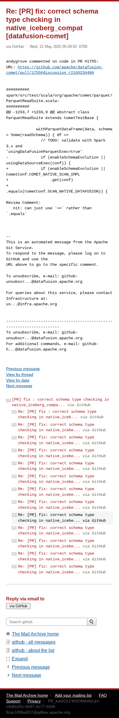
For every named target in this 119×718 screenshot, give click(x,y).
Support (13, 701)
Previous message (23, 368)
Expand (20, 658)
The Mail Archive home (35, 634)
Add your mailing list (73, 695)
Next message (19, 385)
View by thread (19, 374)
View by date (17, 380)
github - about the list (33, 650)
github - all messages (33, 642)
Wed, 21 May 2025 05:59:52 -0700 (58, 46)
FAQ (103, 695)
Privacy (34, 701)
